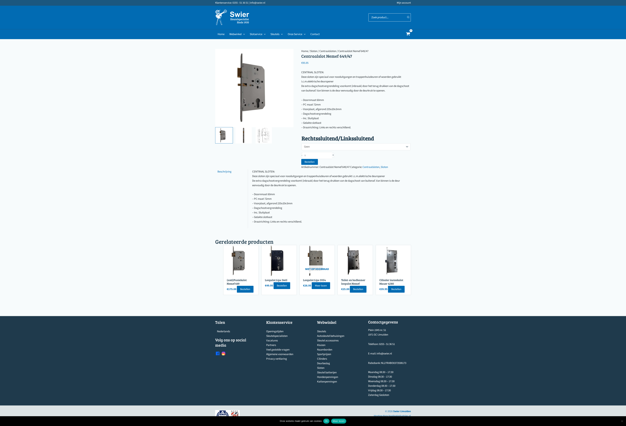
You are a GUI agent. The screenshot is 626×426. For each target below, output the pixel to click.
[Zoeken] (408, 17)
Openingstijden (274, 331)
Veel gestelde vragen (278, 350)
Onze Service (295, 34)
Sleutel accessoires (328, 341)
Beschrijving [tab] (224, 172)
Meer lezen (321, 285)
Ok (326, 421)
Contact (315, 34)
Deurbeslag (323, 363)
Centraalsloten (327, 51)
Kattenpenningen (327, 382)
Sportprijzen (324, 354)
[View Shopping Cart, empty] (408, 34)
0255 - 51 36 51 (387, 344)
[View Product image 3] (264, 135)
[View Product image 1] (224, 135)
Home (221, 34)
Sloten (313, 51)
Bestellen (310, 162)
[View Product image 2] (244, 135)
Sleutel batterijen (327, 372)
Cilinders (322, 359)
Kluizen (321, 345)
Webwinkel (235, 34)
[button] (243, 34)
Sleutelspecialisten (277, 336)
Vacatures (272, 341)
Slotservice (256, 34)
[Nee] (622, 421)
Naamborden (324, 350)
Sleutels (274, 34)
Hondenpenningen (327, 377)
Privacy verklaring (276, 359)
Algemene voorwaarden (279, 354)
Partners (271, 345)
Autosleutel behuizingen (330, 336)
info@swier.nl (384, 354)
